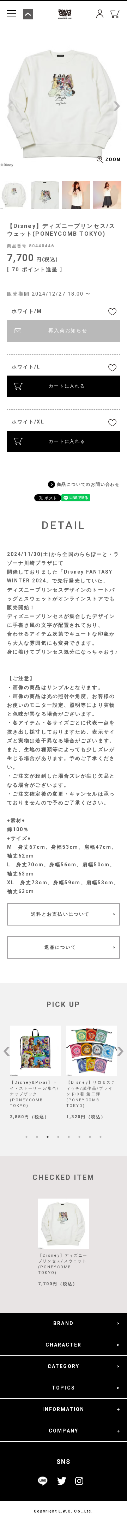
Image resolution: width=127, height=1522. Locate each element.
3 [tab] (47, 1136)
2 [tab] (37, 1136)
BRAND (63, 1323)
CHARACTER (64, 1345)
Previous (10, 106)
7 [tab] (89, 1136)
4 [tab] (58, 1136)
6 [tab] (79, 1136)
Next (117, 106)
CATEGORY (63, 1366)
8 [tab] (100, 1136)
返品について (60, 947)
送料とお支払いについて (60, 914)
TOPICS (63, 1388)
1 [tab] (26, 1136)
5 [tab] (68, 1136)
